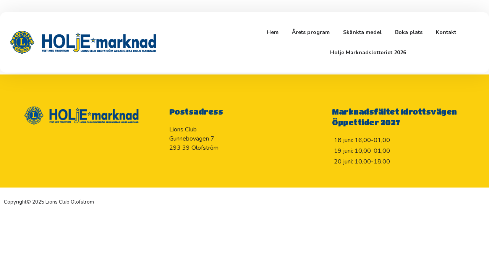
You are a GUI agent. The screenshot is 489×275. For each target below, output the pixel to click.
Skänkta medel (362, 32)
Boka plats (409, 32)
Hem (273, 32)
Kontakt (446, 32)
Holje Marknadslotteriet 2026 (368, 52)
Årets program (311, 32)
